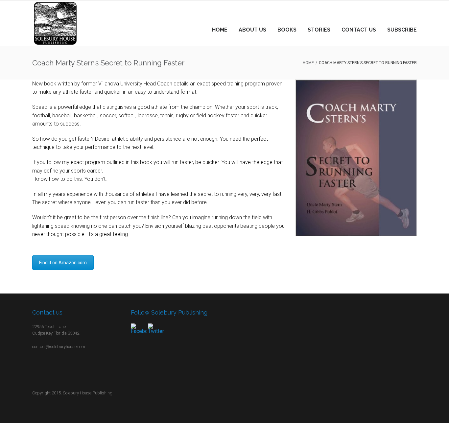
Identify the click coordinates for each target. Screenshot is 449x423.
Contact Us (359, 30)
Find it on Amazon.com (63, 262)
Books (286, 30)
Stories (319, 30)
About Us (252, 30)
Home (219, 30)
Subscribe (402, 30)
